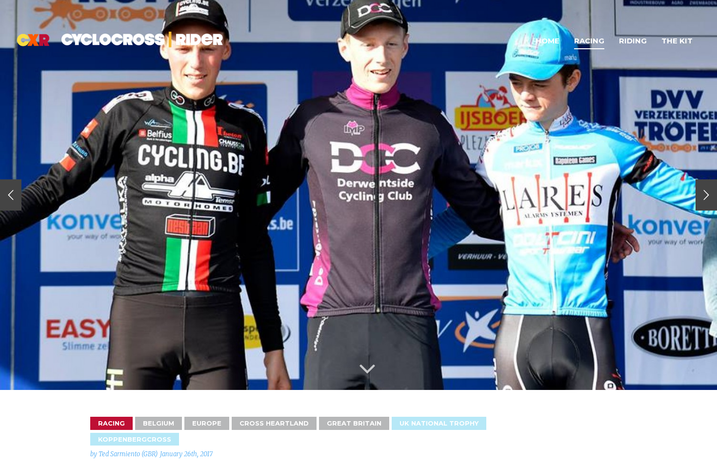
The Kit (677, 40)
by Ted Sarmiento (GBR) (124, 454)
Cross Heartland (274, 423)
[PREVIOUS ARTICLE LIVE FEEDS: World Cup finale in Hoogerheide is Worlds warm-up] (10, 195)
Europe (206, 423)
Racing (589, 40)
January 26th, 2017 (186, 454)
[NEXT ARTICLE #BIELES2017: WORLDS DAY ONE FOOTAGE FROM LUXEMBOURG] (706, 195)
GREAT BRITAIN (354, 423)
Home (547, 40)
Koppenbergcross (134, 439)
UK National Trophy (438, 423)
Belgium (158, 423)
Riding (633, 40)
